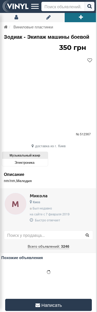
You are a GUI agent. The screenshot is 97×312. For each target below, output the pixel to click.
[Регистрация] (48, 17)
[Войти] (16, 17)
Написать (49, 304)
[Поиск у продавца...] (87, 235)
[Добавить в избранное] (89, 60)
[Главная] (6, 26)
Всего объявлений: (48, 246)
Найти (89, 6)
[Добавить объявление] (81, 17)
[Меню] (34, 6)
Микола (39, 195)
